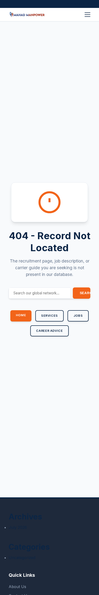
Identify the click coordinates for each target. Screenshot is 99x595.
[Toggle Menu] (87, 14)
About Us (17, 586)
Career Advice (49, 331)
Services (49, 315)
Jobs (78, 315)
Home (21, 315)
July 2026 (18, 527)
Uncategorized (22, 557)
